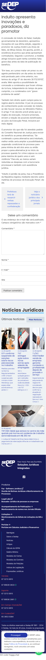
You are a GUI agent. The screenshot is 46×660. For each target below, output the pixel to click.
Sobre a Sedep (12, 536)
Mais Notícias (35, 319)
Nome (5, 260)
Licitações (22, 517)
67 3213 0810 (7, 579)
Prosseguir (16, 635)
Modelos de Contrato (14, 560)
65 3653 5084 (7, 617)
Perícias (20, 526)
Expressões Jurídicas (14, 571)
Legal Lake (20, 500)
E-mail (5, 269)
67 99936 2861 (7, 599)
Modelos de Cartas (14, 556)
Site (3, 279)
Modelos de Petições (14, 563)
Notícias (9, 540)
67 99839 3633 (7, 585)
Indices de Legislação (15, 567)
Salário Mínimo (12, 552)
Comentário (8, 228)
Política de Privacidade (18, 644)
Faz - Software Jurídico (22, 491)
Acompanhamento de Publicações (21, 507)
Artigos (9, 544)
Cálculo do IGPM (13, 548)
